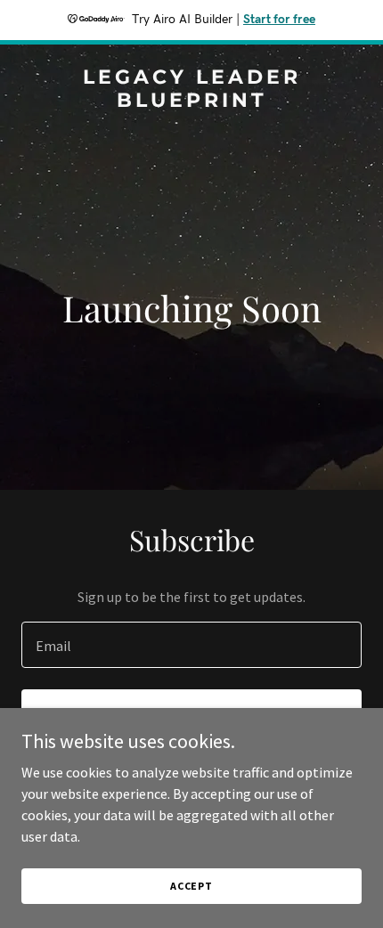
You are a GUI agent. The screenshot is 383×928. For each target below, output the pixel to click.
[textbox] (191, 645)
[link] (191, 101)
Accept (191, 885)
